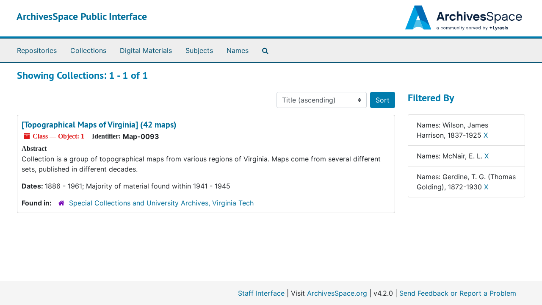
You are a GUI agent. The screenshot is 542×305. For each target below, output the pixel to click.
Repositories (37, 50)
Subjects (199, 50)
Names (238, 50)
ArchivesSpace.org (337, 293)
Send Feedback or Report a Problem (457, 293)
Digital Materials (146, 50)
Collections (88, 50)
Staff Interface (261, 293)
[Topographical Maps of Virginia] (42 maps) (99, 124)
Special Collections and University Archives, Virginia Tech (161, 203)
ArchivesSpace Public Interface (82, 16)
